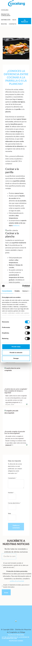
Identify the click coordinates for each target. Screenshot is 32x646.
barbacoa (16, 225)
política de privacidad (17, 581)
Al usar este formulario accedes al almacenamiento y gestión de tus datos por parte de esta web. (15, 565)
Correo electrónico (14, 503)
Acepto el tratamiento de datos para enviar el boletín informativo (16, 586)
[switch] (27, 327)
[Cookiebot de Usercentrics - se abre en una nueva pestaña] (22, 286)
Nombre (11, 492)
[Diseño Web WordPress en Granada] (5, 634)
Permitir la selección (16, 352)
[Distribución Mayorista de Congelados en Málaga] (16, 6)
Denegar (16, 358)
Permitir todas (16, 346)
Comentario (12, 478)
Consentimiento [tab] (7, 291)
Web (9, 513)
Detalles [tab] (17, 291)
